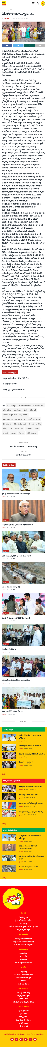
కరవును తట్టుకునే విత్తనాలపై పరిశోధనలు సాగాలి (17, 524)
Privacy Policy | (25, 1034)
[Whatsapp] (16, 1039)
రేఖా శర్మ (21, 433)
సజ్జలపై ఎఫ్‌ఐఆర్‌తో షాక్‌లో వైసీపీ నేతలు (16, 378)
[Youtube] (35, 1039)
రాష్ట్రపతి (13, 433)
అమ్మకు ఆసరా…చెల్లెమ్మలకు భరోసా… (31, 811)
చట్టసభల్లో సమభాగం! (10, 383)
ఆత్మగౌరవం (18, 410)
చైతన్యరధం (6, 18)
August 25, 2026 (11, 497)
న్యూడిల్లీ (31, 423)
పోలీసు (38, 423)
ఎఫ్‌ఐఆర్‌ (33, 410)
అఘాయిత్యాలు (12, 405)
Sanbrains (42, 1044)
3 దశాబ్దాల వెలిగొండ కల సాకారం (12, 711)
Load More (23, 721)
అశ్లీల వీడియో (7, 410)
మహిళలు (29, 428)
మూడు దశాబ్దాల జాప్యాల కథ (11, 587)
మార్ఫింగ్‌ (5, 433)
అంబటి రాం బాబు (25, 405)
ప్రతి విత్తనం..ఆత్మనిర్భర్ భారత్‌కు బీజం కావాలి (16, 556)
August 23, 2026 (11, 621)
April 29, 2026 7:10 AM (30, 806)
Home (3, 10)
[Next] (25, 397)
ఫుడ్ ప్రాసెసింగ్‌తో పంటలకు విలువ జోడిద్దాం (16, 493)
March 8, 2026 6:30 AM (30, 815)
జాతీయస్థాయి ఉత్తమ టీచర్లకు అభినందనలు (16, 680)
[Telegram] (12, 1039)
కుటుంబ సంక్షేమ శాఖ (10, 414)
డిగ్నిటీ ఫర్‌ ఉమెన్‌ (34, 419)
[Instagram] (30, 1039)
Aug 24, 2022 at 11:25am (20, 18)
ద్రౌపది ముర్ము (7, 423)
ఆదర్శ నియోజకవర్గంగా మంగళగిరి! (30, 786)
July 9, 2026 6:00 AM (30, 798)
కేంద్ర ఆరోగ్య (23, 414)
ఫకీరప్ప (5, 428)
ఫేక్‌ (11, 428)
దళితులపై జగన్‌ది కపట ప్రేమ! (28, 794)
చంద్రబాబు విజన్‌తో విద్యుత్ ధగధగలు (31, 803)
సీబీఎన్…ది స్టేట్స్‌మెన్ (26, 762)
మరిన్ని (4, 774)
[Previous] (21, 397)
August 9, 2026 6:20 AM (30, 789)
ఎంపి (25, 410)
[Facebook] (21, 1039)
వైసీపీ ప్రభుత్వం (32, 433)
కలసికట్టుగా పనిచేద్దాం (9, 649)
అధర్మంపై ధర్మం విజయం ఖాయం (14, 389)
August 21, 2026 (28, 757)
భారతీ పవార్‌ (19, 428)
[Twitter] (26, 1039)
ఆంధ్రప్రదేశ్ (9, 10)
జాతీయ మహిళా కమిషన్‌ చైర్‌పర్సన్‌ (14, 419)
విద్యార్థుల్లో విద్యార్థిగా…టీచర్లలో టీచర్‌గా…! (16, 618)
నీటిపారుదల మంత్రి (20, 423)
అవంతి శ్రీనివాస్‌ (38, 405)
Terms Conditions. (37, 1034)
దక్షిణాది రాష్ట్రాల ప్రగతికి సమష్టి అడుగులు (32, 754)
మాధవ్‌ (37, 428)
